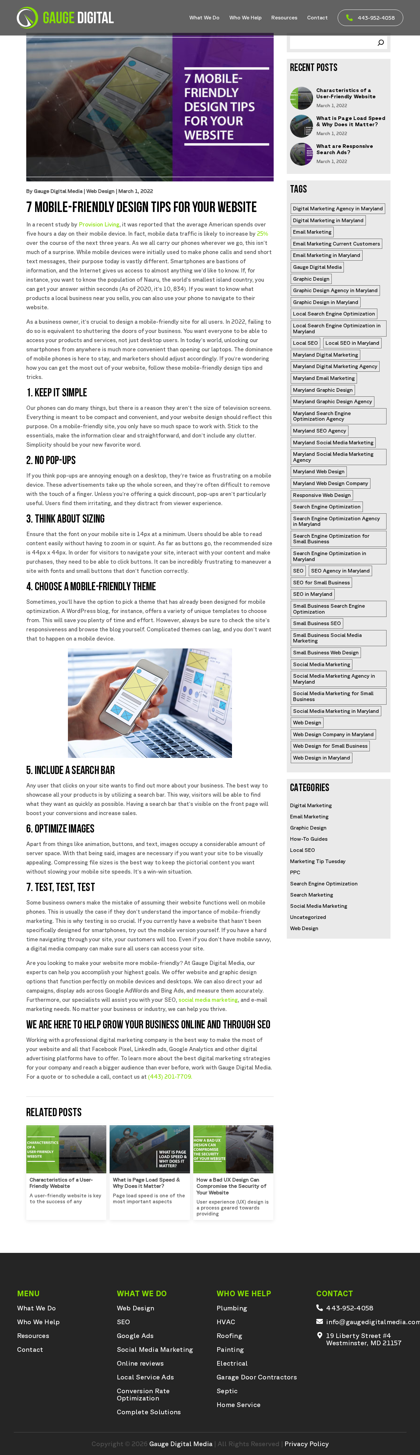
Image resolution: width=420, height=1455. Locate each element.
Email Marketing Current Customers (336, 243)
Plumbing (232, 1308)
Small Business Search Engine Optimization (329, 609)
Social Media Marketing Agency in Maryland (334, 679)
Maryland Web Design (319, 471)
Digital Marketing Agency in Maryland (338, 208)
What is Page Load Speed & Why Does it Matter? (146, 1183)
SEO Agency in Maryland (340, 571)
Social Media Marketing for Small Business (334, 696)
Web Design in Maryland (321, 758)
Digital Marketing (311, 805)
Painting (230, 1349)
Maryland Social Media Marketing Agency (334, 457)
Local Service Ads (145, 1377)
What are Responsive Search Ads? (344, 149)
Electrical (232, 1363)
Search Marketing (311, 895)
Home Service (239, 1404)
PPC (295, 872)
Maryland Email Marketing (324, 378)
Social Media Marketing (321, 664)
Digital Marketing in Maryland (328, 220)
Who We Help (245, 17)
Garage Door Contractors (257, 1377)
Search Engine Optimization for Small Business (332, 539)
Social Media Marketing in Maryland (336, 711)
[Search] (381, 42)
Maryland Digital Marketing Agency (335, 366)
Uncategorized (308, 917)
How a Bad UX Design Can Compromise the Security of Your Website (231, 1186)
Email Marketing (312, 232)
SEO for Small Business (321, 582)
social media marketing (208, 1000)
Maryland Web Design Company (330, 483)
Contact (317, 17)
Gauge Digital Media (317, 267)
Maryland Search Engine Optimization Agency (322, 416)
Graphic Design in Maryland (325, 302)
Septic (227, 1391)
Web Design (100, 191)
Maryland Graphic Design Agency (332, 401)
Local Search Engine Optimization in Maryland (337, 328)
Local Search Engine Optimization (334, 314)
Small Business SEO (317, 623)
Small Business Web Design (326, 652)
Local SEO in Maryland (352, 343)
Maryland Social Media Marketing (333, 442)
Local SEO (305, 343)
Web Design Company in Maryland (333, 734)
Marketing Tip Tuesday (318, 861)
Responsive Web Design (322, 495)
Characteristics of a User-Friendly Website (61, 1183)
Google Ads (135, 1335)
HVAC (226, 1322)
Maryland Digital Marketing (325, 355)
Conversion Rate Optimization (143, 1394)
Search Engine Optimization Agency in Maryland (337, 521)
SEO (298, 571)
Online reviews (140, 1363)
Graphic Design (311, 279)
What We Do (204, 17)
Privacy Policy (306, 1443)
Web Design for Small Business (330, 746)
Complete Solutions (149, 1412)
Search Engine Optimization (327, 506)
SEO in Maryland (312, 594)
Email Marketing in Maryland (326, 255)
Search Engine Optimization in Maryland (330, 556)
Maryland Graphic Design (323, 390)
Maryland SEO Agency (319, 431)
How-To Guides (308, 839)
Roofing (229, 1335)
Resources (284, 17)
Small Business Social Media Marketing (328, 638)
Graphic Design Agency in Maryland (335, 290)
